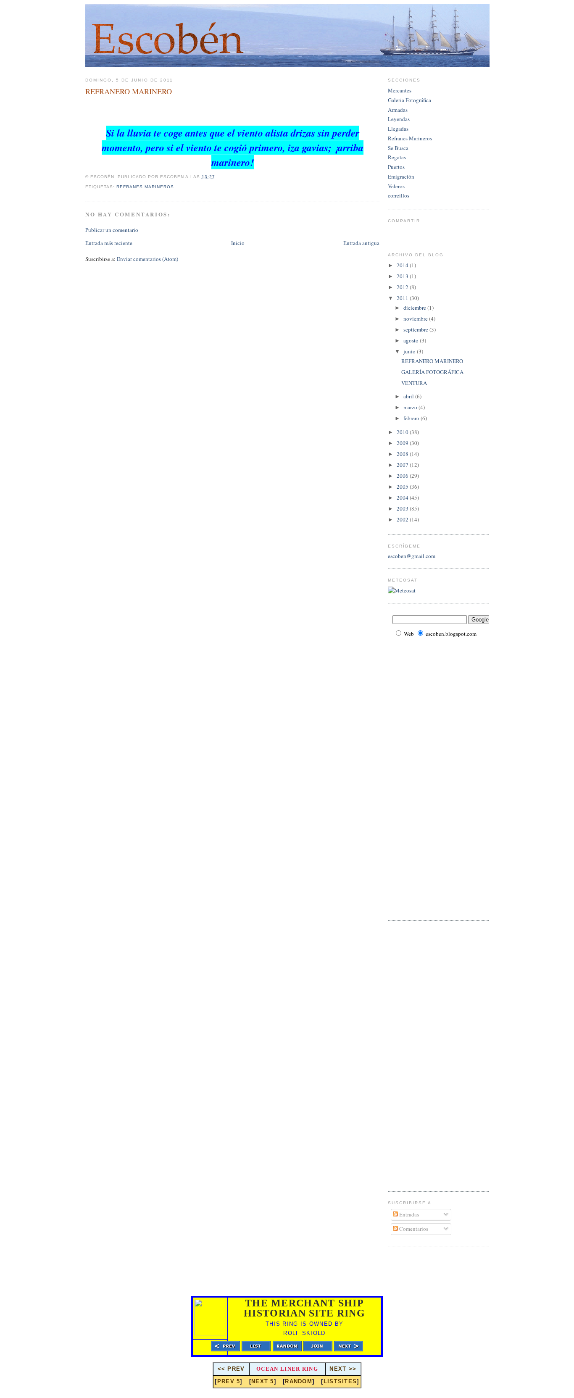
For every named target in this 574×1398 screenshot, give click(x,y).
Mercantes (399, 90)
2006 (403, 475)
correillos (398, 195)
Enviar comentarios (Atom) (147, 259)
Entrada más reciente (108, 243)
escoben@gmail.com (411, 556)
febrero (412, 418)
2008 (403, 454)
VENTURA (414, 383)
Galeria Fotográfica (409, 100)
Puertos (396, 167)
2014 (403, 265)
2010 (403, 432)
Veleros (396, 186)
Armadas (398, 109)
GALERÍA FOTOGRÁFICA (432, 372)
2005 (403, 486)
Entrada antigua (361, 243)
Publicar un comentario (111, 230)
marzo (411, 407)
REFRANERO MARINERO (128, 91)
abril (409, 396)
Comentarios (413, 1228)
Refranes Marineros (145, 186)
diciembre (415, 307)
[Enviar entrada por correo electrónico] (176, 186)
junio (410, 351)
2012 (403, 287)
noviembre (416, 318)
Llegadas (398, 128)
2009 (403, 443)
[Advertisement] (421, 784)
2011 (403, 298)
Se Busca (398, 148)
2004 (403, 497)
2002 (403, 519)
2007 (403, 465)
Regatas (397, 157)
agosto (411, 340)
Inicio (238, 243)
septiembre (416, 329)
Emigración (401, 176)
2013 (403, 276)
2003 (403, 508)
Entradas (408, 1214)
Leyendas (399, 119)
